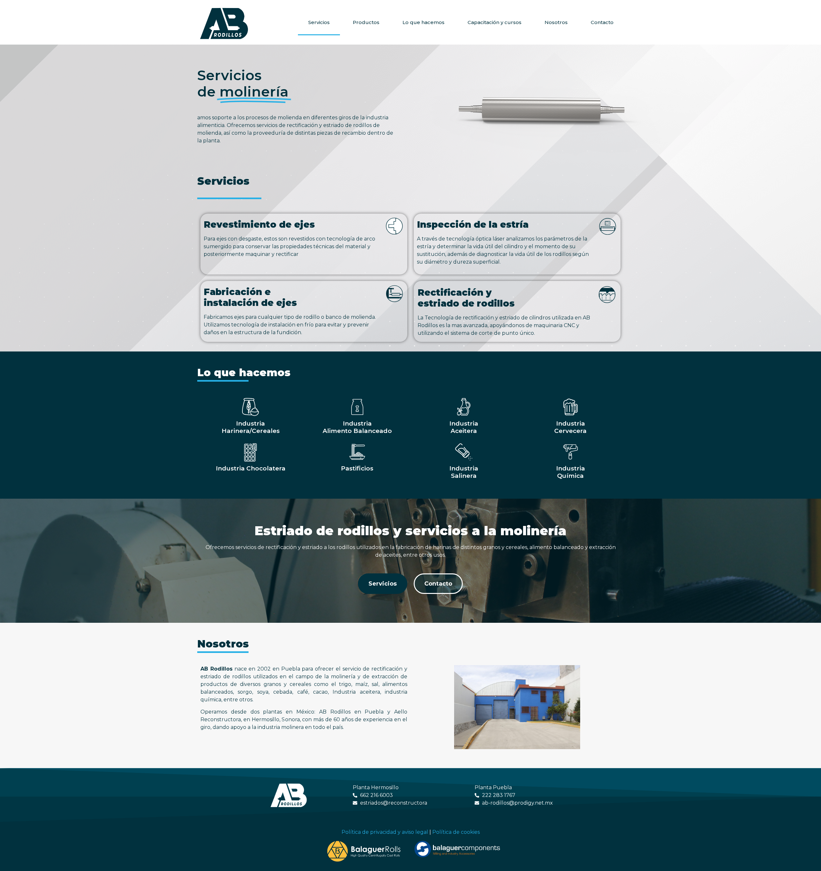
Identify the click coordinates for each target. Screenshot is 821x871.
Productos (366, 22)
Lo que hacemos (423, 22)
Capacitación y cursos (494, 22)
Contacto (602, 22)
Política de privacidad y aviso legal (385, 832)
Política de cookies (456, 832)
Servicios (319, 22)
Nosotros (556, 22)
